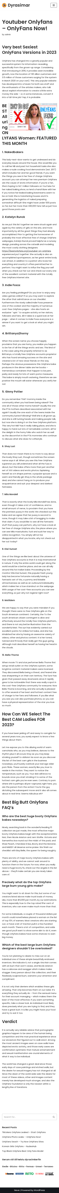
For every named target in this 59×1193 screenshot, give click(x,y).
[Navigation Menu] (53, 5)
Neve (16, 1190)
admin (8, 34)
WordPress (39, 1190)
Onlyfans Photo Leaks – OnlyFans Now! (21, 1136)
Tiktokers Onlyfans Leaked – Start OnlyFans (24, 1132)
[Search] (54, 1117)
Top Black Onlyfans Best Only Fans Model (22, 1151)
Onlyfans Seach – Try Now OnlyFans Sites (23, 1141)
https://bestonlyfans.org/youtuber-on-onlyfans (26, 250)
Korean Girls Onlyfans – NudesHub (19, 1146)
